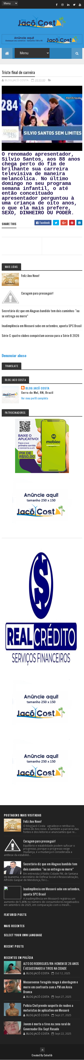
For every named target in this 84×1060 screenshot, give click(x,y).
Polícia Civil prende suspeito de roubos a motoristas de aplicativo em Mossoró (48, 1008)
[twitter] (74, 4)
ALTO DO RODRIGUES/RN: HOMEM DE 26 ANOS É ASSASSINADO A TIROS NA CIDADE (51, 966)
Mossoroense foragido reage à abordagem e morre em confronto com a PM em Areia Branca (50, 986)
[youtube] (80, 4)
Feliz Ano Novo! (30, 275)
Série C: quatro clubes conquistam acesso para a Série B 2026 (40, 335)
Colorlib (48, 1055)
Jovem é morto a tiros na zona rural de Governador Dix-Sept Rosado (46, 1026)
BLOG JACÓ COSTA (37, 388)
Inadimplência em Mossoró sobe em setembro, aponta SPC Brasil (41, 325)
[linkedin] (68, 4)
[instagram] (62, 4)
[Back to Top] (42, 1049)
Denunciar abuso (14, 355)
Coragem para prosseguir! (37, 293)
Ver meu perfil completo (34, 398)
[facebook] (56, 4)
